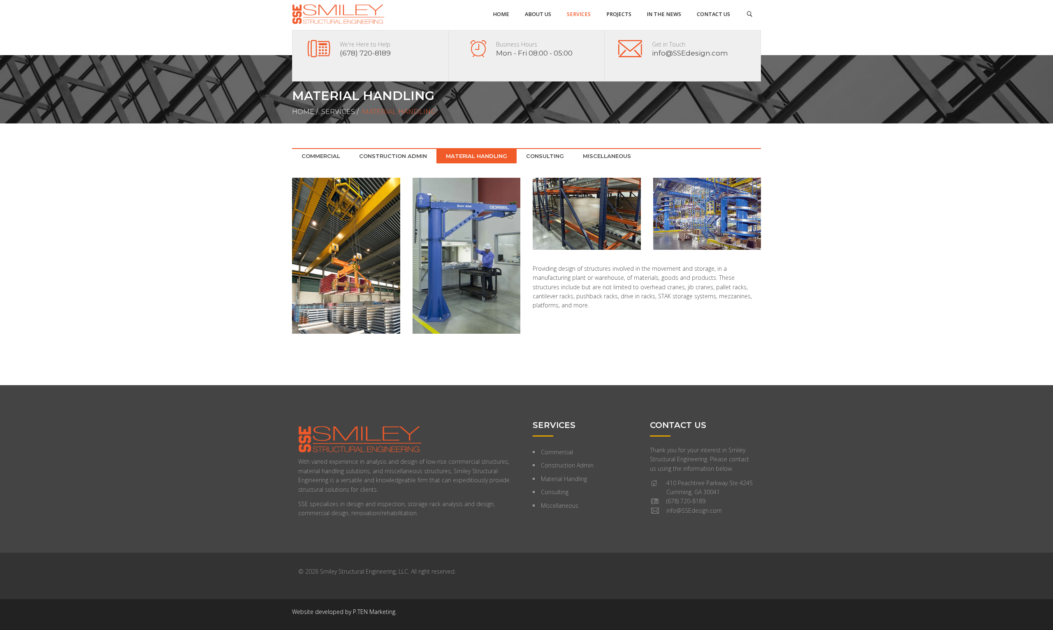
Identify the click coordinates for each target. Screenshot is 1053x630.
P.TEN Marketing (374, 612)
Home (303, 112)
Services (338, 112)
